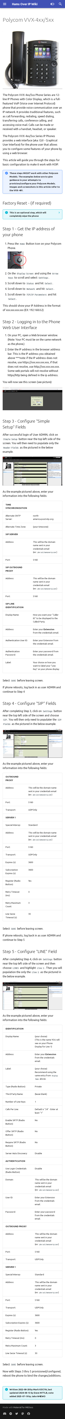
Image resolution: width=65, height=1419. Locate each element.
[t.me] (10, 1413)
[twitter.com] (16, 1413)
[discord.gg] (4, 1413)
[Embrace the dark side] (52, 4)
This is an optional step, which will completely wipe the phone (28, 214)
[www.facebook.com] (28, 1413)
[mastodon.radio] (22, 1413)
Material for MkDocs (23, 1407)
